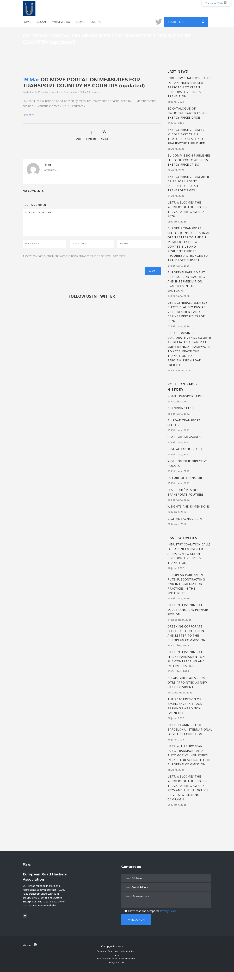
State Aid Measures (184, 437)
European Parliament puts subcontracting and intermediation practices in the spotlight (186, 281)
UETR (81, 92)
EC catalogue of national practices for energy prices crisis (188, 112)
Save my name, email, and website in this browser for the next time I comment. (76, 256)
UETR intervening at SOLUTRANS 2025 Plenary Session (188, 609)
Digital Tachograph (185, 449)
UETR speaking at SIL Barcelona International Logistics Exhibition (190, 729)
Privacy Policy (168, 911)
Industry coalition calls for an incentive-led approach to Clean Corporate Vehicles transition (189, 87)
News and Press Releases (59, 92)
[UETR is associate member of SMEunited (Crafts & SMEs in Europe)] (35, 945)
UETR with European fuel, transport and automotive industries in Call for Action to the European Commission (189, 755)
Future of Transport (186, 478)
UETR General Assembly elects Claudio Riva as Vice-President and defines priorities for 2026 (187, 312)
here (31, 115)
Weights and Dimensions (189, 506)
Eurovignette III (181, 408)
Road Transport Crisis (186, 396)
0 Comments (94, 92)
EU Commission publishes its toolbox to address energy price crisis (189, 159)
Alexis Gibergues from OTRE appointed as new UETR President (187, 682)
